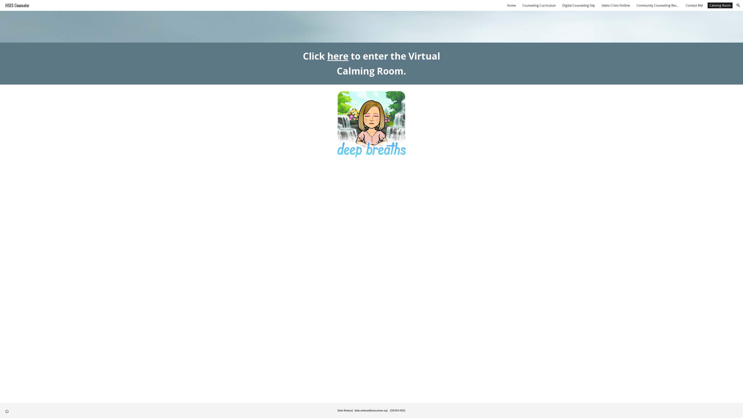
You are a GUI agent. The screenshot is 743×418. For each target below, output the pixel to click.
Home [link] (511, 5)
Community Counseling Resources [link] (659, 5)
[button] (738, 5)
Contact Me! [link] (694, 5)
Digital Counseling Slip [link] (578, 5)
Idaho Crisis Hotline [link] (616, 5)
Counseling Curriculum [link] (539, 5)
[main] (371, 63)
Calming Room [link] (720, 5)
